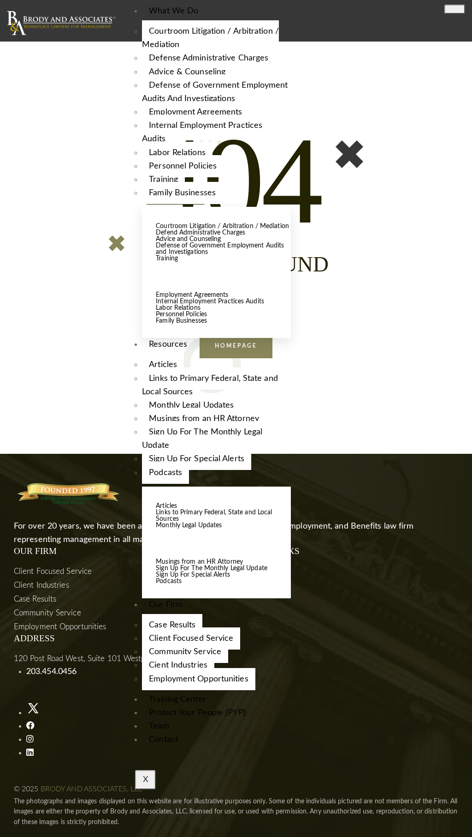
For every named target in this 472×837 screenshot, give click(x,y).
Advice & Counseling (187, 72)
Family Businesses (182, 193)
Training (163, 179)
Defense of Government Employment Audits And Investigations (215, 92)
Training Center (177, 699)
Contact (163, 739)
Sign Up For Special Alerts (196, 459)
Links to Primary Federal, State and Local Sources (210, 385)
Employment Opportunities (198, 679)
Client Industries (41, 585)
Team (159, 726)
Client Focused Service (191, 638)
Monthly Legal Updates (191, 405)
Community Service (185, 652)
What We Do (173, 11)
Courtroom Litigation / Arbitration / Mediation (210, 38)
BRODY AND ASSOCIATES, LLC (92, 789)
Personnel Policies (183, 166)
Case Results (172, 625)
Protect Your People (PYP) (197, 713)
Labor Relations (177, 153)
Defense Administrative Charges (208, 58)
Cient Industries (178, 665)
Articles (163, 365)
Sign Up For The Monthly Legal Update (202, 439)
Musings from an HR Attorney (204, 419)
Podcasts (165, 473)
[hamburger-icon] (454, 9)
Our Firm (166, 605)
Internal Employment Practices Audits (202, 132)
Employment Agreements (195, 112)
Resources (168, 344)
